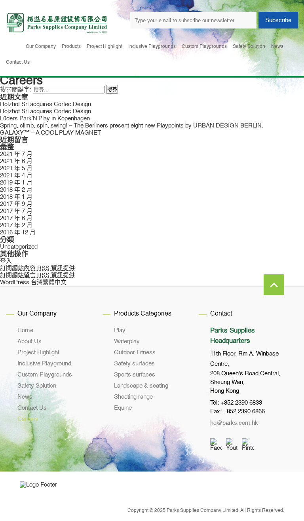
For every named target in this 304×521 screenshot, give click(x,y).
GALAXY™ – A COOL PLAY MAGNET (50, 133)
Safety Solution (36, 386)
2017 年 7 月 (16, 211)
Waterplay (127, 341)
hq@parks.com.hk (234, 423)
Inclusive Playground (44, 364)
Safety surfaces (134, 364)
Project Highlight (38, 353)
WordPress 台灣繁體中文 (33, 282)
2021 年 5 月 (16, 168)
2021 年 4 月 (16, 176)
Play (119, 330)
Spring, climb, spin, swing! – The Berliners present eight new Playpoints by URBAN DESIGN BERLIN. (131, 126)
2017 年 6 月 (16, 218)
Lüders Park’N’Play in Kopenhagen (45, 119)
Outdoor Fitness (135, 353)
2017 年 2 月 (16, 225)
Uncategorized (19, 247)
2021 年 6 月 (16, 161)
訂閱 (37, 268)
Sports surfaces (134, 375)
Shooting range (133, 397)
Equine (123, 408)
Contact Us (32, 408)
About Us (29, 341)
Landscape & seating (141, 386)
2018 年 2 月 (16, 190)
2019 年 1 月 (16, 183)
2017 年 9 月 (16, 204)
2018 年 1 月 (16, 197)
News (24, 397)
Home (25, 330)
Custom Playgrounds (44, 375)
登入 (6, 261)
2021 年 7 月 (16, 154)
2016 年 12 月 (18, 233)
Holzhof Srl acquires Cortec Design (45, 104)
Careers (27, 419)
